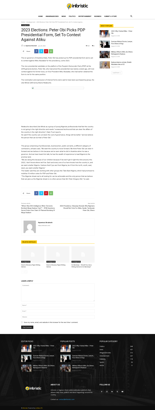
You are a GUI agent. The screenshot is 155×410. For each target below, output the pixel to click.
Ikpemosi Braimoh (31, 45)
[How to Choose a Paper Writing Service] (32, 254)
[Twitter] (41, 51)
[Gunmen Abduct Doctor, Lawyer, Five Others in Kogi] (105, 44)
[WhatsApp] (51, 51)
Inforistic (25, 408)
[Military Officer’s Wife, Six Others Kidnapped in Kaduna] (105, 54)
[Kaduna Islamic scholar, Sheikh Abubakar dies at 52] (105, 64)
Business (97, 16)
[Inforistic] (77, 6)
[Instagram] (107, 391)
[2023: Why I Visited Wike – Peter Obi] (105, 33)
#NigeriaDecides (52, 16)
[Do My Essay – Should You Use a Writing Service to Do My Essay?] (83, 254)
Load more (116, 73)
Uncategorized (30, 22)
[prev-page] (22, 272)
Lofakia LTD (39, 408)
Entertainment (84, 16)
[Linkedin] (112, 391)
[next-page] (26, 272)
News (64, 16)
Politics (72, 16)
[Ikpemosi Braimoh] (22, 46)
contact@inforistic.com (66, 399)
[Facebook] (36, 51)
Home (40, 16)
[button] (131, 16)
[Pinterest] (46, 51)
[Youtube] (122, 391)
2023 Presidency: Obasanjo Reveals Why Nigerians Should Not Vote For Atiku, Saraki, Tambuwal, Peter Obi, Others (77, 208)
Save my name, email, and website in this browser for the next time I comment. (51, 322)
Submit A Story (110, 16)
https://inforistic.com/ (44, 225)
